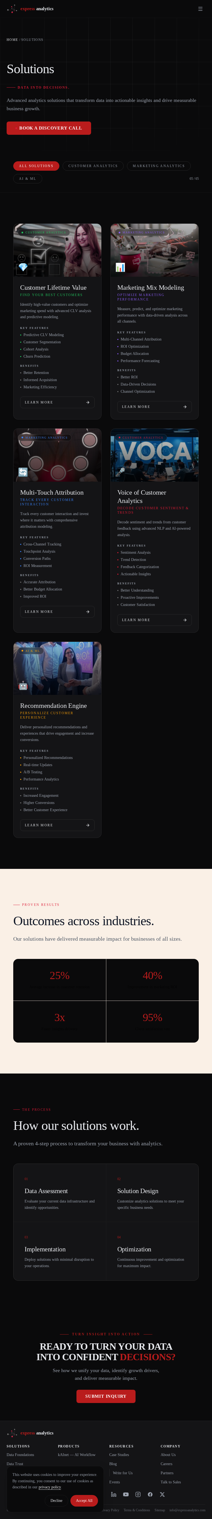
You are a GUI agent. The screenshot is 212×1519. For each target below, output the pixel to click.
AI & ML (27, 179)
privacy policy (50, 1487)
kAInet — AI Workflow (77, 1455)
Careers (166, 1464)
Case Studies (119, 1455)
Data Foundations (20, 1455)
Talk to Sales (171, 1482)
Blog (113, 1464)
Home (12, 40)
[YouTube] (125, 1494)
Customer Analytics (93, 166)
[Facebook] (150, 1494)
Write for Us (122, 1473)
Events (114, 1482)
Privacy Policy (109, 1510)
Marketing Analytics (159, 166)
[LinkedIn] (113, 1494)
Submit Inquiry (106, 1396)
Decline (56, 1501)
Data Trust (15, 1464)
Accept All (84, 1501)
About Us (168, 1455)
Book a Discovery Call (50, 128)
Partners (167, 1473)
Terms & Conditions (137, 1510)
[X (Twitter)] (162, 1494)
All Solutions (36, 166)
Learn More (39, 402)
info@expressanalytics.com (187, 1510)
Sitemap (160, 1510)
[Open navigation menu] (200, 9)
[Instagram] (138, 1494)
